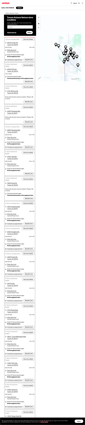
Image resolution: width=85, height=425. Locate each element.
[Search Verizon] (71, 3)
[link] (8, 13)
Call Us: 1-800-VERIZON (7, 7)
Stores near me (11, 32)
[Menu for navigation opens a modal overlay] (82, 3)
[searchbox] (20, 27)
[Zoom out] (38, 20)
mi (38, 27)
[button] (11, 50)
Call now (19, 8)
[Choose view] (38, 24)
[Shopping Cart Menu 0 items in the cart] (79, 3)
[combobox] (20, 27)
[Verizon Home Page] (5, 3)
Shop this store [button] (29, 59)
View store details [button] (28, 39)
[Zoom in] (38, 17)
